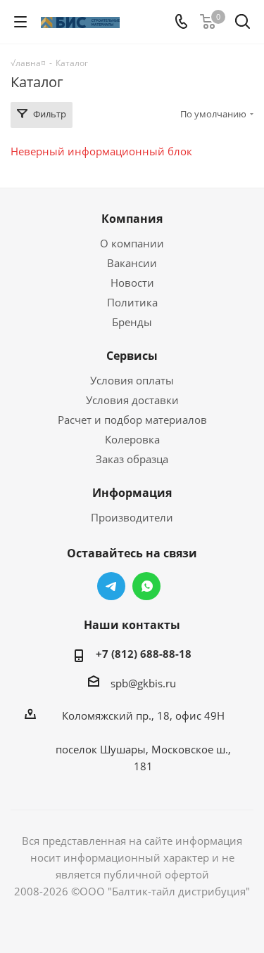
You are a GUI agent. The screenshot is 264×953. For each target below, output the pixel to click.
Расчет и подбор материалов (132, 420)
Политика (132, 302)
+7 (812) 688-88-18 (143, 654)
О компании (132, 243)
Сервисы (132, 355)
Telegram (111, 586)
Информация (132, 492)
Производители (132, 517)
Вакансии (132, 263)
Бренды (132, 322)
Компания (132, 218)
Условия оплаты (132, 380)
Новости (132, 282)
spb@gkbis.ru (143, 683)
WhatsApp (146, 586)
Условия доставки (132, 400)
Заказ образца (132, 459)
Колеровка (132, 439)
